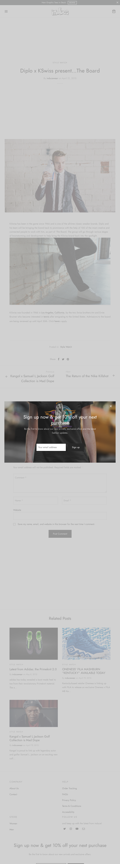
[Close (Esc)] (110, 406)
